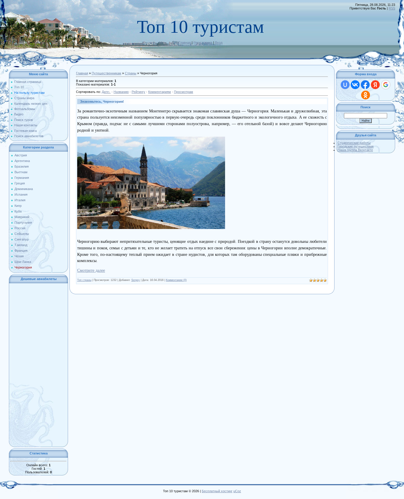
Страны (130, 73)
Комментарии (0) (176, 280)
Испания (21, 194)
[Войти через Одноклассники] (365, 95)
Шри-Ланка (22, 262)
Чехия (19, 256)
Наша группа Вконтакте (355, 150)
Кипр (18, 205)
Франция (21, 250)
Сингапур (21, 239)
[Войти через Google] (385, 84)
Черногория (23, 267)
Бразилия (21, 166)
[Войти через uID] (345, 84)
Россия (19, 228)
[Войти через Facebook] (365, 84)
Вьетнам (21, 172)
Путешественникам (106, 73)
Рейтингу (138, 92)
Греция (19, 183)
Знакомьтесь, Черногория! (102, 101)
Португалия (23, 222)
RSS (392, 8)
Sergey (135, 280)
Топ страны (84, 280)
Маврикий (21, 217)
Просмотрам (183, 92)
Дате (105, 92)
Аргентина (22, 161)
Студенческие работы (354, 143)
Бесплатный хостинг (217, 491)
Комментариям (159, 92)
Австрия (20, 155)
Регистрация (202, 42)
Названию (121, 92)
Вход (218, 42)
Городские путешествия (355, 146)
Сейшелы (21, 233)
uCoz (237, 491)
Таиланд (20, 245)
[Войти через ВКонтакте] (355, 84)
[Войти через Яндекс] (375, 84)
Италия (19, 200)
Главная (185, 42)
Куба (18, 211)
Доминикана (23, 189)
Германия (21, 177)
